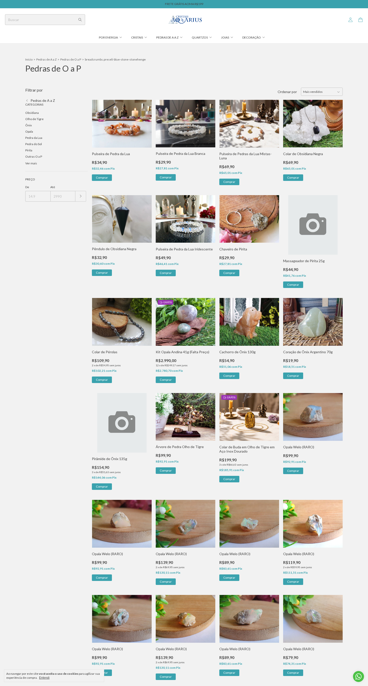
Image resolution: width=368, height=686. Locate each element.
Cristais (137, 37)
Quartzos (200, 37)
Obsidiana (32, 113)
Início (29, 59)
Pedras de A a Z (167, 37)
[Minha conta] (350, 20)
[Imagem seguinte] (144, 120)
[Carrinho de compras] (360, 20)
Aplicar (80, 196)
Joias (225, 37)
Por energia (108, 37)
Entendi (44, 677)
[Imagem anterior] (99, 120)
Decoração (251, 37)
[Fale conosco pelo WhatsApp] (358, 676)
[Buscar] (80, 19)
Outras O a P (33, 156)
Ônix (28, 125)
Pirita (28, 150)
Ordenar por (287, 92)
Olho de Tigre (34, 119)
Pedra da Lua (33, 138)
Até (52, 187)
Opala (29, 131)
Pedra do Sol (33, 144)
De (27, 187)
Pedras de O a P (70, 59)
